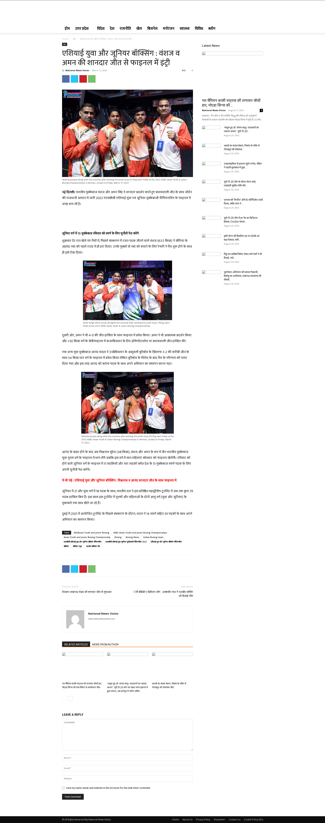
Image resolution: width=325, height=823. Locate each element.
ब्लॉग (211, 28)
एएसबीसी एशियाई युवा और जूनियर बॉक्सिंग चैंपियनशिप (82, 541)
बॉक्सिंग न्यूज (77, 546)
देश (112, 28)
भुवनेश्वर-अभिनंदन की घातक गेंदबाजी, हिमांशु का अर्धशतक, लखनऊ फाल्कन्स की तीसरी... (242, 276)
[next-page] (70, 698)
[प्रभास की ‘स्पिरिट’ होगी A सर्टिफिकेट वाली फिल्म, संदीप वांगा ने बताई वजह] (211, 204)
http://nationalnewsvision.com (101, 619)
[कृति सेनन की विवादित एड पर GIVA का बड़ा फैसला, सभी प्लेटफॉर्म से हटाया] (211, 240)
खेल (139, 28)
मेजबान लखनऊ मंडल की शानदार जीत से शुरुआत (86, 592)
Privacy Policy (203, 819)
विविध (199, 28)
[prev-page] (64, 698)
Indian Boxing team (153, 537)
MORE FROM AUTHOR (105, 644)
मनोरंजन (168, 28)
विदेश (101, 28)
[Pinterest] (83, 79)
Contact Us (234, 819)
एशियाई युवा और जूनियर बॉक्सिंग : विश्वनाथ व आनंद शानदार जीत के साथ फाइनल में (125, 480)
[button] (258, 29)
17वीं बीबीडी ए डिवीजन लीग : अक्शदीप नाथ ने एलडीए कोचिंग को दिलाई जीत (163, 594)
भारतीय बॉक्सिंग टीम (93, 546)
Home (65, 38)
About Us (187, 819)
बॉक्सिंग (66, 546)
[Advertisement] (128, 217)
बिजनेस (152, 28)
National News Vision (77, 70)
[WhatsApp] (92, 79)
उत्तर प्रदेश (82, 28)
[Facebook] (66, 79)
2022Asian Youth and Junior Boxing (91, 532)
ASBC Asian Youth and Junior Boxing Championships (140, 532)
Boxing (118, 537)
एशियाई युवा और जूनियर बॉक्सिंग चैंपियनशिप (166, 541)
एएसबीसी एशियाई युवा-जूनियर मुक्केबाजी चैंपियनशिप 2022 (126, 541)
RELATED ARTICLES (76, 644)
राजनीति (125, 28)
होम (67, 28)
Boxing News (132, 537)
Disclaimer (219, 819)
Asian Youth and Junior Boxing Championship (87, 537)
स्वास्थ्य (185, 28)
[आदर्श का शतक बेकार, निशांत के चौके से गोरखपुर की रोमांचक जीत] (172, 666)
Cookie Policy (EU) (253, 819)
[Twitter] (74, 79)
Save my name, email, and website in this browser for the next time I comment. (108, 788)
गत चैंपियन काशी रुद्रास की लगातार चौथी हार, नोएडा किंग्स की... (231, 103)
